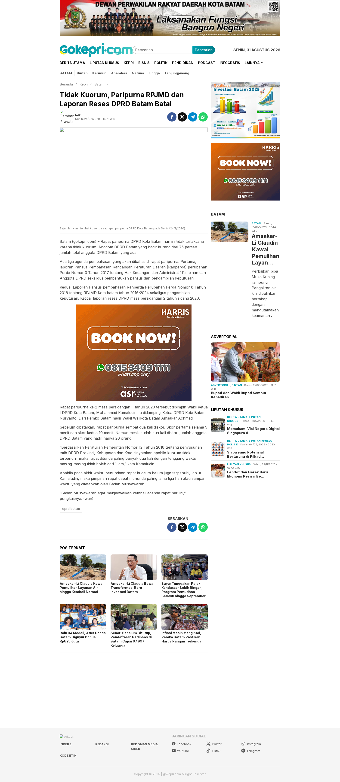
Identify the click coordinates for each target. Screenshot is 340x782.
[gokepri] (96, 49)
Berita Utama (237, 417)
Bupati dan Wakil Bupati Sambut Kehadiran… (238, 395)
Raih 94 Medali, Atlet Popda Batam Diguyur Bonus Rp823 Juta (83, 637)
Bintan (237, 385)
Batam (256, 223)
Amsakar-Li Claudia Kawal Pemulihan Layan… (265, 249)
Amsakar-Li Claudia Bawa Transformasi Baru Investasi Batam (132, 587)
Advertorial (220, 385)
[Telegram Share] (192, 117)
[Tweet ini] (182, 117)
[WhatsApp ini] (203, 117)
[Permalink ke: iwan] (67, 116)
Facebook (184, 744)
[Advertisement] (134, 688)
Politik (232, 444)
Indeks (65, 744)
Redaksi (102, 744)
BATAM (218, 214)
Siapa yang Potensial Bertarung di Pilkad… (245, 454)
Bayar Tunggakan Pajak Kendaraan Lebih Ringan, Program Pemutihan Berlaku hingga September (183, 589)
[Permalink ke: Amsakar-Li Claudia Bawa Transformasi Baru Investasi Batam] (134, 567)
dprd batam (71, 509)
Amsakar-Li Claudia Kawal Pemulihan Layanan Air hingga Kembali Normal (81, 587)
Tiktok (216, 751)
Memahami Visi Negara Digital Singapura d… (253, 431)
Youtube (183, 751)
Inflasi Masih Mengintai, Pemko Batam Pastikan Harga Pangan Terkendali (182, 637)
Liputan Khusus (260, 440)
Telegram (253, 751)
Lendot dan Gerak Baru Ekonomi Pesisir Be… (247, 474)
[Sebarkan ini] (171, 117)
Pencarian (204, 50)
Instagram (254, 744)
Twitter (217, 744)
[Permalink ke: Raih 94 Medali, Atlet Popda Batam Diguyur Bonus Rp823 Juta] (83, 617)
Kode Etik (68, 755)
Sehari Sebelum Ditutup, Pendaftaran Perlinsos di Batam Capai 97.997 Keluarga (131, 639)
